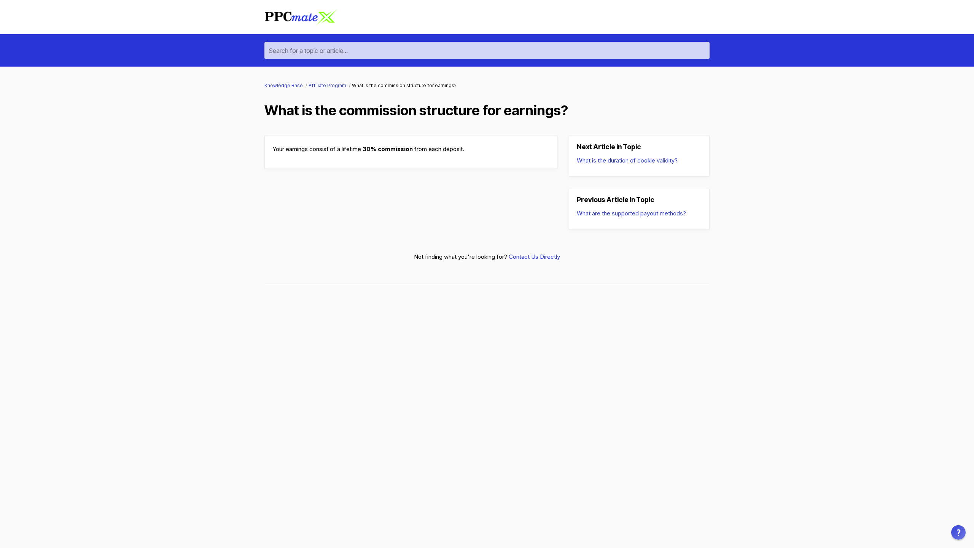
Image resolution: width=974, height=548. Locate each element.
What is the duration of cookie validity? (627, 160)
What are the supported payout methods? (631, 213)
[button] (958, 532)
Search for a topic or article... (308, 50)
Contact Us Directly (534, 256)
